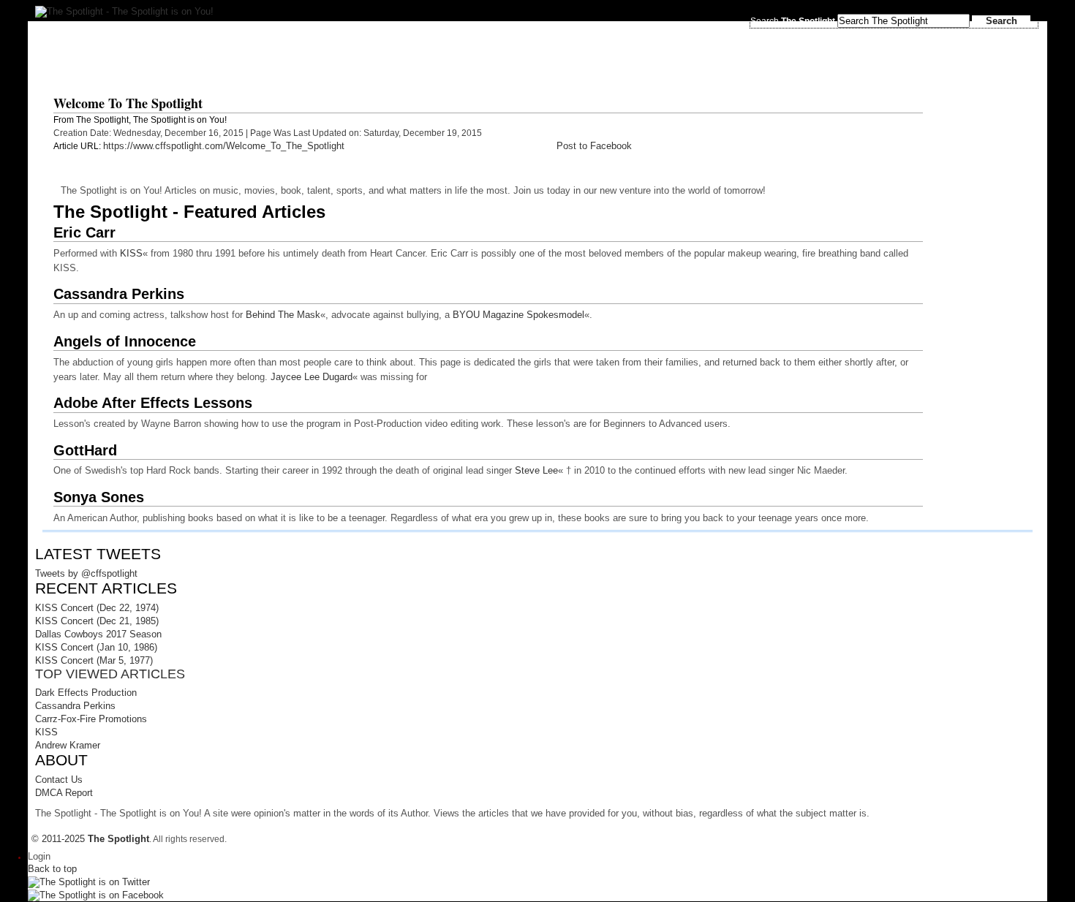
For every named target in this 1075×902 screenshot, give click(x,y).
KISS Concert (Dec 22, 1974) (97, 607)
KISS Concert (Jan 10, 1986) (96, 647)
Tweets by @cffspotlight (86, 573)
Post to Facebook (594, 145)
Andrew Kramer (67, 745)
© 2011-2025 (90, 838)
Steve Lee (536, 470)
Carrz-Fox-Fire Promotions (91, 718)
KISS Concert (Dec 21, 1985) (97, 620)
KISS (131, 253)
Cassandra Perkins (75, 705)
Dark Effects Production (86, 692)
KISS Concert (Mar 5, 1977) (94, 660)
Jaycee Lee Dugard (311, 376)
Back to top (52, 868)
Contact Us (59, 779)
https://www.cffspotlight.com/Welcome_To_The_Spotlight (223, 145)
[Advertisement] (395, 54)
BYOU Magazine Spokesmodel (518, 314)
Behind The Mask (283, 314)
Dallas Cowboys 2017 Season (98, 634)
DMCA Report (64, 792)
